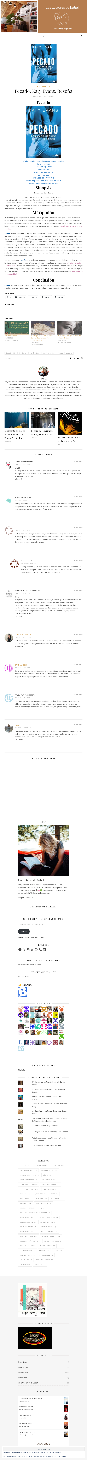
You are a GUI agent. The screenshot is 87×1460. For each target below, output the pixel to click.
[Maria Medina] (32, 1009)
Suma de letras (45, 1260)
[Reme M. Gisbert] (32, 1042)
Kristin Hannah (24, 1426)
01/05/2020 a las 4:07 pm (22, 667)
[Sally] (44, 1009)
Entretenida (50, 1189)
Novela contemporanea (32, 1208)
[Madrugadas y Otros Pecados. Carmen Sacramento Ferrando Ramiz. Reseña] (43, 328)
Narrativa (25, 1203)
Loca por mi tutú (23, 634)
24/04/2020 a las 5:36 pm (22, 530)
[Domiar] (49, 1015)
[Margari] (44, 1032)
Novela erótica (34, 353)
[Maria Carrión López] (61, 1042)
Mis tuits (21, 1070)
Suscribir (24, 931)
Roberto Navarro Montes (26, 1409)
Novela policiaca (29, 1236)
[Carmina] (26, 1009)
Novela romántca (51, 1236)
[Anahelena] (49, 1009)
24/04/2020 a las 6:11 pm (22, 593)
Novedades (22, 1377)
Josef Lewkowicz (24, 1401)
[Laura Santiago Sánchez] (26, 1032)
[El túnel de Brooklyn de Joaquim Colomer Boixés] (69, 328)
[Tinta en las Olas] (21, 1020)
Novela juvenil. (49, 1227)
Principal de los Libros (65, 353)
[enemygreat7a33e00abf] (61, 1009)
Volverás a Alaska (25, 1424)
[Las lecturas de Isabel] (38, 1009)
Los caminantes (25, 1415)
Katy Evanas (22, 353)
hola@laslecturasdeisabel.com (29, 964)
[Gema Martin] (32, 1020)
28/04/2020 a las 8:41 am (28, 563)
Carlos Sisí (23, 1418)
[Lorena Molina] (49, 1020)
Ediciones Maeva (50, 1184)
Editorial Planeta (29, 1189)
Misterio (41, 1198)
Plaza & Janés (47, 1245)
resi (16, 528)
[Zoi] (61, 1015)
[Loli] (55, 1042)
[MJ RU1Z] (26, 1015)
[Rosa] (32, 1026)
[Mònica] (38, 1026)
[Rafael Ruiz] (49, 1026)
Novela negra (49, 1231)
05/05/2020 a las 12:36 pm (23, 728)
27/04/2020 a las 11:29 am (23, 637)
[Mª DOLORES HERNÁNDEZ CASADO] (38, 1042)
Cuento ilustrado (29, 1175)
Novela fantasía (49, 1217)
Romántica (26, 1260)
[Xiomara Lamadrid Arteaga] (26, 1026)
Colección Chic (10, 353)
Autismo (59, 1165)
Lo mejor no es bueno (27, 1432)
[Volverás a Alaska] (66, 1425)
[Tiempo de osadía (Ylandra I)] (66, 1408)
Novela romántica (48, 353)
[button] (43, 132)
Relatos (44, 1250)
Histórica (25, 1194)
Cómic (47, 1175)
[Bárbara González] (55, 1009)
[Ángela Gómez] (49, 1032)
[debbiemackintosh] (49, 1042)
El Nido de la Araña (11, 336)
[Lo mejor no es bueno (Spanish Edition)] (66, 1434)
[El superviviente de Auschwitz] (66, 1400)
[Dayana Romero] (26, 1042)
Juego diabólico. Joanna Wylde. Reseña (46, 1145)
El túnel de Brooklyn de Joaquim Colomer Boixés (69, 337)
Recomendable (27, 1250)
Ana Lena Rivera (42, 1165)
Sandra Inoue (21, 665)
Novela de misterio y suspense (35, 1213)
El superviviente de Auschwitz (30, 1398)
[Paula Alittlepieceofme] (21, 1048)
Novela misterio (28, 1231)
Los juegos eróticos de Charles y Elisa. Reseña (50, 1132)
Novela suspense (53, 1241)
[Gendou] (21, 1015)
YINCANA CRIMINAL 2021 (28, 1383)
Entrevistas (22, 1362)
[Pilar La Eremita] (21, 1026)
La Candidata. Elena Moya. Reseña (45, 1125)
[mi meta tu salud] (26, 1020)
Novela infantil (28, 1227)
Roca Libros (46, 1255)
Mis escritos (23, 1367)
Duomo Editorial (29, 1180)
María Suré (26, 1198)
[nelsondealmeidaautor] (32, 1015)
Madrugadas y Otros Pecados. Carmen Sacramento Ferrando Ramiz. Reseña (42, 338)
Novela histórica (49, 1222)
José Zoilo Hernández (46, 1194)
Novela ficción (28, 1222)
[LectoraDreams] (61, 1032)
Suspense (25, 1264)
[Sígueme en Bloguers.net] (43, 992)
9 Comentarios (48, 96)
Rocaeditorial (27, 1255)
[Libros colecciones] (21, 1042)
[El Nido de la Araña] (17, 328)
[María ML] (38, 1032)
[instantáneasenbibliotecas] (55, 1026)
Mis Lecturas (43, 87)
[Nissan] (21, 1009)
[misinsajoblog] (21, 1032)
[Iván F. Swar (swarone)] (55, 1015)
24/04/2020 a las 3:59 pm (22, 500)
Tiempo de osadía (26, 1407)
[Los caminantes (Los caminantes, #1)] (66, 1417)
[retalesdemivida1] (38, 1020)
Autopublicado (28, 1170)
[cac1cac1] (61, 1026)
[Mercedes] (44, 1020)
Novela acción (43, 1203)
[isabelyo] (44, 1015)
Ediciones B (48, 1180)
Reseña (58, 1250)
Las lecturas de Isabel (31, 880)
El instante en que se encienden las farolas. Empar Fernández (15, 434)
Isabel (10, 358)
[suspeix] (44, 1042)
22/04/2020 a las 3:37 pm (22, 464)
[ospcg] (61, 1036)
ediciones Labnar (29, 1184)
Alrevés (24, 1165)
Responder (78, 461)
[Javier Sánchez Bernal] (32, 1032)
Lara (17, 725)
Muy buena (57, 1198)
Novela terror (28, 1245)
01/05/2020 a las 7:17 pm (22, 697)
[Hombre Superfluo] (38, 1015)
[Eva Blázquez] (55, 1032)
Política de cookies (60, 1456)
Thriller (40, 1264)
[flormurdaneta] (44, 1026)
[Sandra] (55, 1020)
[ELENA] (61, 1020)
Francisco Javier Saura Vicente (28, 1435)
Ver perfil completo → (26, 897)
